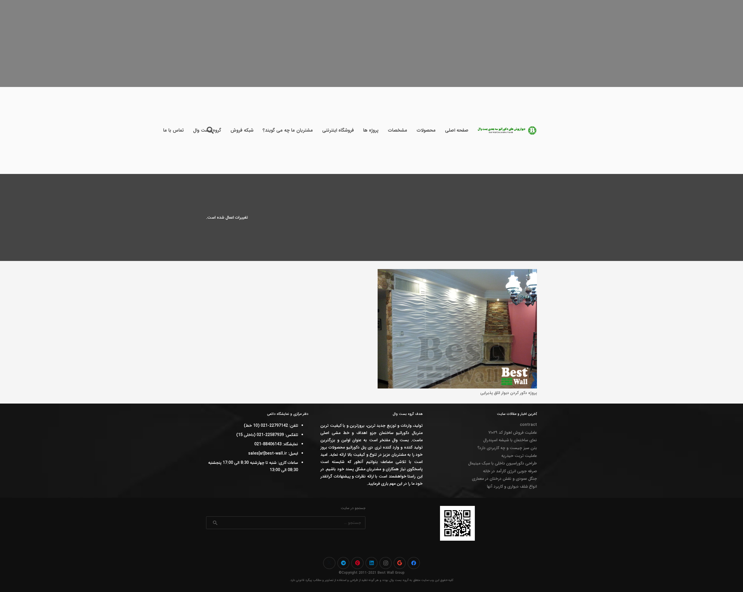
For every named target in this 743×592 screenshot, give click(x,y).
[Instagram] (385, 563)
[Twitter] (329, 563)
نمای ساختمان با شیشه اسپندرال (510, 440)
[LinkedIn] (371, 563)
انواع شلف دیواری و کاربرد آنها (512, 486)
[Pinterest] (357, 563)
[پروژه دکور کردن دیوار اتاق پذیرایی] (457, 272)
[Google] (400, 563)
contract (528, 425)
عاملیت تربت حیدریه (519, 456)
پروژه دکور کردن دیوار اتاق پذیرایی (508, 393)
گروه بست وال (399, 580)
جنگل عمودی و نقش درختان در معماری (504, 478)
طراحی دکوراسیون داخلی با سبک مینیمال (502, 463)
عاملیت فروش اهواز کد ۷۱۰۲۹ (512, 432)
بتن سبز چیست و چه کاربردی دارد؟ (507, 448)
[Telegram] (343, 563)
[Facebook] (413, 563)
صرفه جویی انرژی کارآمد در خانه (510, 471)
